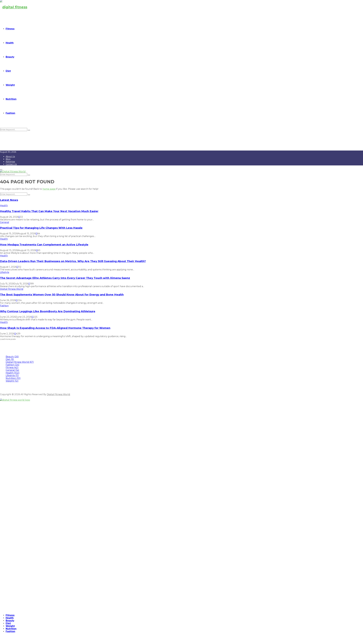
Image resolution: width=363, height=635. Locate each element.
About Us (10, 156)
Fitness (10, 28)
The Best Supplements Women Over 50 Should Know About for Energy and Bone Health (62, 294)
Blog (8, 159)
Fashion (10, 113)
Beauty (10, 57)
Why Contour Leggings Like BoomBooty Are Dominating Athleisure (47, 311)
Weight (10, 85)
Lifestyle (4, 272)
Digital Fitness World (11, 289)
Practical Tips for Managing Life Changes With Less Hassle (41, 227)
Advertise (10, 161)
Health (10, 42)
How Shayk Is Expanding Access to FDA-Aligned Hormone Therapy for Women (55, 328)
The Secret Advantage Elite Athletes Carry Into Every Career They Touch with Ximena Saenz (65, 278)
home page (49, 189)
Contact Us (11, 164)
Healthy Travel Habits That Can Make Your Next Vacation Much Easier (49, 211)
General (4, 222)
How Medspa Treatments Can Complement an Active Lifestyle (44, 244)
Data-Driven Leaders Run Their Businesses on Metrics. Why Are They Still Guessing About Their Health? (73, 261)
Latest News (9, 200)
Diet (8, 71)
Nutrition (11, 99)
